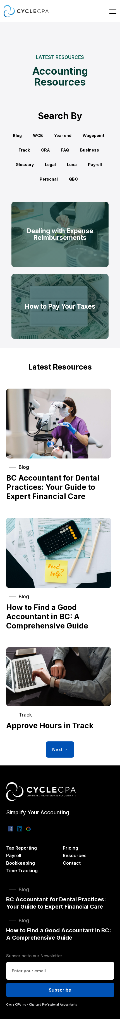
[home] (26, 11)
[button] (109, 11)
